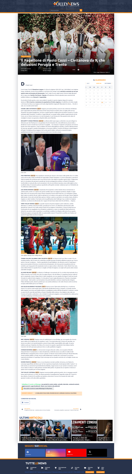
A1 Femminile (100, 435)
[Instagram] (48, 452)
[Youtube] (69, 452)
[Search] (81, 10)
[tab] (32, 467)
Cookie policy (100, 472)
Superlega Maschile (25, 435)
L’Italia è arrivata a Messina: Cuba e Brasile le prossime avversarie (57, 440)
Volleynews (73, 393)
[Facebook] (28, 452)
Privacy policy (90, 472)
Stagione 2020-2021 (54, 393)
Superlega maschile (65, 393)
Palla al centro (26, 56)
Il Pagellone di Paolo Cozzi (42, 393)
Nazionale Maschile (50, 435)
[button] (78, 69)
